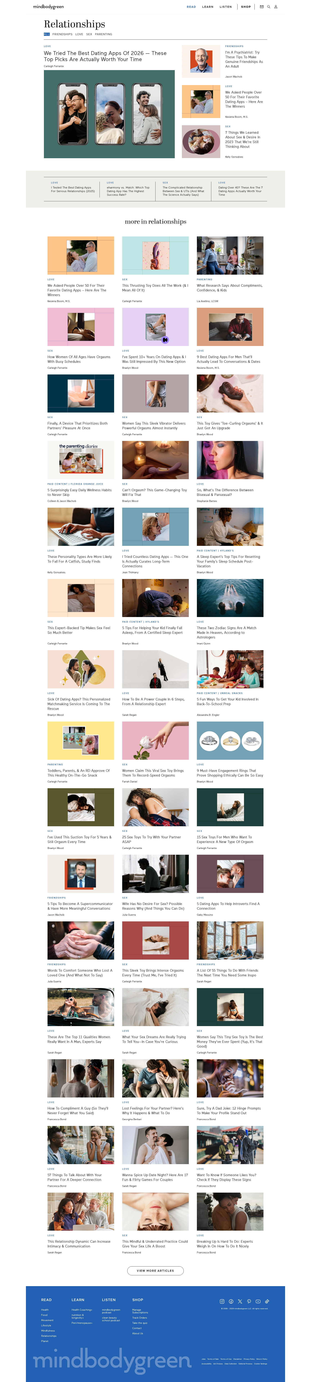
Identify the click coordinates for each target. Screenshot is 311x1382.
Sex (89, 34)
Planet (44, 1341)
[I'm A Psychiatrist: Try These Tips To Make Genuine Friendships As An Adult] (202, 61)
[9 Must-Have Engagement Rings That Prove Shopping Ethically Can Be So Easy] (230, 741)
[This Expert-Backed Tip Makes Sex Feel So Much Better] (81, 598)
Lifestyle (46, 1325)
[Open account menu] (276, 7)
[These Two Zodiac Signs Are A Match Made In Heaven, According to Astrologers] (230, 598)
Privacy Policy (249, 1359)
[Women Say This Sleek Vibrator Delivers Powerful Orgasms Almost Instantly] (155, 393)
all (47, 34)
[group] (155, 189)
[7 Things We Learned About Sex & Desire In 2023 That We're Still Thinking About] (202, 141)
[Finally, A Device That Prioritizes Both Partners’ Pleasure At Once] (81, 393)
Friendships (63, 34)
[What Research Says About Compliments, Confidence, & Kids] (230, 255)
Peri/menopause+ (82, 1323)
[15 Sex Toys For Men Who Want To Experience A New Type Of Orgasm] (230, 807)
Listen (109, 1300)
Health (45, 1309)
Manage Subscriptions (140, 1311)
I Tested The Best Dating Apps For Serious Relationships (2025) (73, 189)
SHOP (246, 6)
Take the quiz (139, 1323)
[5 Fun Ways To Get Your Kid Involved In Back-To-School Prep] (230, 669)
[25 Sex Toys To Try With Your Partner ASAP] (155, 807)
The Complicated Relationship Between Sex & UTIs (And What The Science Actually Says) (183, 191)
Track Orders (139, 1317)
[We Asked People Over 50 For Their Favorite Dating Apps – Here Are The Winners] (202, 101)
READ (191, 6)
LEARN (208, 6)
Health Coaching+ (82, 1309)
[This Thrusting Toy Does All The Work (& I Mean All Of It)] (155, 255)
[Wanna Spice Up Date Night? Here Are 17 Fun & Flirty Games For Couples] (155, 1145)
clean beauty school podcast (111, 1319)
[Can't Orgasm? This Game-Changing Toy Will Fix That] (155, 460)
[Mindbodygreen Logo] (48, 7)
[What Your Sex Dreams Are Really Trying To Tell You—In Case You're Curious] (155, 1007)
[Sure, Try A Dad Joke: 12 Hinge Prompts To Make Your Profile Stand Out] (230, 1078)
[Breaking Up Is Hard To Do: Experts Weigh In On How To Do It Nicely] (230, 1212)
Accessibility (206, 1364)
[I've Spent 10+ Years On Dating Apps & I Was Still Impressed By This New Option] (155, 327)
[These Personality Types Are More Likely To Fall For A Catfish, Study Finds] (81, 527)
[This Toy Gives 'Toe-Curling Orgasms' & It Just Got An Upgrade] (230, 393)
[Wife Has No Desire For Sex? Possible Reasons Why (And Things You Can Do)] (155, 874)
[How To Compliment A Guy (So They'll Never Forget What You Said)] (81, 1078)
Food (44, 1315)
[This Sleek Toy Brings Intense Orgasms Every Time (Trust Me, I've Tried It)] (155, 940)
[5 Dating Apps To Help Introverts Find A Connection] (230, 874)
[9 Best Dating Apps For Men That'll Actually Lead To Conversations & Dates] (230, 327)
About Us (137, 1333)
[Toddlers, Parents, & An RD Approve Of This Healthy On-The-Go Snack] (81, 741)
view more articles (155, 1270)
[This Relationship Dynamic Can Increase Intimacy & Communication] (81, 1212)
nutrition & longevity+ (78, 1316)
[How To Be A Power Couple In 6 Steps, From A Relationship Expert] (155, 669)
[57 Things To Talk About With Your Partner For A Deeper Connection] (81, 1145)
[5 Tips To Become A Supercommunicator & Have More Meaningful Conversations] (81, 874)
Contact (137, 1328)
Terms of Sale (213, 1359)
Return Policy (261, 1359)
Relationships (49, 1336)
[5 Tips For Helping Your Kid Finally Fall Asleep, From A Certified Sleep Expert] (155, 598)
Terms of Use (226, 1359)
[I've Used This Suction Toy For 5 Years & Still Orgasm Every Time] (81, 807)
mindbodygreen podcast (111, 1311)
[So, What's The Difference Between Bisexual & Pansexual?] (230, 460)
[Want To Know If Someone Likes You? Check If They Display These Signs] (230, 1145)
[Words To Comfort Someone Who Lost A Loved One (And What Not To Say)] (81, 940)
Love (79, 34)
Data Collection (231, 1364)
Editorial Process (245, 1364)
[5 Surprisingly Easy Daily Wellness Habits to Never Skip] (81, 460)
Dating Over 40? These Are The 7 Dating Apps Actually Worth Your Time (240, 191)
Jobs (204, 1359)
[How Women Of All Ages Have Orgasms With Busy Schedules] (81, 327)
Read (46, 1300)
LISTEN (226, 6)
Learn (78, 1300)
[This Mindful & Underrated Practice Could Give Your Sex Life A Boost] (155, 1212)
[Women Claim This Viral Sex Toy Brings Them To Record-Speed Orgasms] (155, 741)
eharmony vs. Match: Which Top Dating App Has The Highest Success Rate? (128, 191)
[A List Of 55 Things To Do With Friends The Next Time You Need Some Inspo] (230, 940)
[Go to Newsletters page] (262, 7)
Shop (137, 1300)
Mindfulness (48, 1330)
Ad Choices (218, 1364)
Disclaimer (237, 1359)
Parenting (103, 34)
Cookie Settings (260, 1364)
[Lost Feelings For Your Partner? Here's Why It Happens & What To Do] (155, 1078)
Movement (47, 1320)
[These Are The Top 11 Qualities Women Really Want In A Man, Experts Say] (81, 1007)
